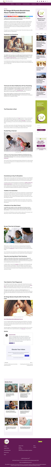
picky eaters (23, 120)
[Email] (43, 1)
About (5, 454)
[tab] (37, 33)
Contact (34, 447)
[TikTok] (45, 1)
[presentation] (11, 388)
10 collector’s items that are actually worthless (40, 68)
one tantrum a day (20, 90)
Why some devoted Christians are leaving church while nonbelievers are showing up (41, 44)
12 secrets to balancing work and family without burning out (10, 364)
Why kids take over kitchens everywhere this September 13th (11, 428)
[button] (41, 117)
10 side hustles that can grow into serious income (41, 57)
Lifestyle (5, 446)
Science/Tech (6, 452)
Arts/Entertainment (7, 450)
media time (12, 248)
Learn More (41, 28)
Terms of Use (21, 445)
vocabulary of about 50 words (11, 57)
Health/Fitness (6, 448)
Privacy (20, 447)
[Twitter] (39, 1)
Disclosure (20, 448)
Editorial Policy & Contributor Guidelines (25, 450)
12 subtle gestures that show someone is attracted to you (26, 364)
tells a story (23, 328)
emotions (16, 264)
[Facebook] (37, 1)
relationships (6, 158)
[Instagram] (41, 1)
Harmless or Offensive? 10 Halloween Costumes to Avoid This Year (24, 412)
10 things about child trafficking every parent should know (10, 394)
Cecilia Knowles (7, 14)
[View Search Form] (47, 1)
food (19, 118)
